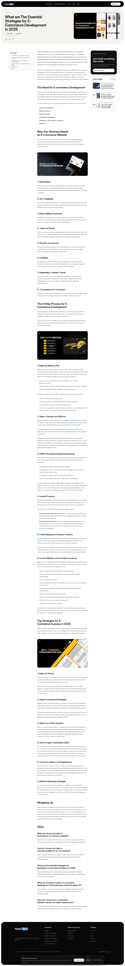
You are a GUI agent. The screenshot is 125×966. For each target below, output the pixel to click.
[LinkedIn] (109, 951)
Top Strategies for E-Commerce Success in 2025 (21, 64)
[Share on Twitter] (13, 39)
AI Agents (47, 930)
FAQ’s (13, 68)
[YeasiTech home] (24, 4)
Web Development (72, 930)
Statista (41, 72)
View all (113, 79)
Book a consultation (103, 70)
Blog (78, 4)
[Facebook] (99, 951)
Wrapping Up (14, 67)
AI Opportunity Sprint (49, 943)
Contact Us (93, 941)
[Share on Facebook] (6, 39)
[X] (105, 951)
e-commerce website (76, 139)
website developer (44, 538)
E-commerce (70, 938)
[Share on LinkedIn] (9, 39)
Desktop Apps (71, 936)
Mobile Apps (70, 933)
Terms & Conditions (48, 951)
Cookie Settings (57, 951)
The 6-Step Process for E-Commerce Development (20, 61)
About (73, 4)
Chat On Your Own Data (50, 933)
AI (81, 686)
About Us (93, 930)
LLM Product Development (51, 941)
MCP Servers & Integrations (51, 938)
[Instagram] (102, 951)
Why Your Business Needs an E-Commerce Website (21, 58)
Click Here (59, 613)
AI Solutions (48, 4)
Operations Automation (50, 936)
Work (69, 4)
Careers (92, 938)
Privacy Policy (40, 951)
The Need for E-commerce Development (21, 55)
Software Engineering (59, 4)
